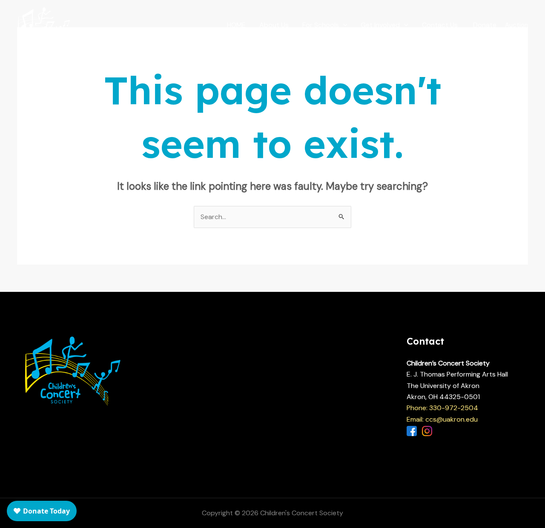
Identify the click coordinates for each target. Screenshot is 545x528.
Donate (484, 24)
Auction (516, 25)
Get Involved (380, 24)
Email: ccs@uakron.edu (442, 419)
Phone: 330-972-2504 (442, 407)
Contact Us (440, 24)
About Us (274, 24)
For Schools (320, 24)
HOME (236, 24)
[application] (343, 25)
